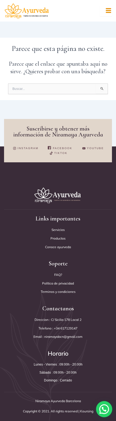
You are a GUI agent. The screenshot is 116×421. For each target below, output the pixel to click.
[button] (104, 409)
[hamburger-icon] (106, 10)
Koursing (86, 411)
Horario (58, 353)
